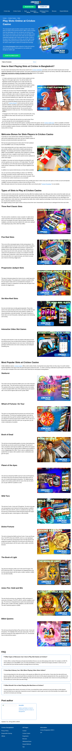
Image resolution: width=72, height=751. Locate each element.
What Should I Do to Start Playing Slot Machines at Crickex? (24, 685)
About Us (36, 12)
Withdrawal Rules (26, 741)
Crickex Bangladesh (10, 46)
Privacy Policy (5, 730)
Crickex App (7, 11)
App (23, 746)
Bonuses (54, 11)
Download (43, 6)
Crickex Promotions (46, 184)
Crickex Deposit (13, 103)
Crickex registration (37, 69)
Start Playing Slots (11, 55)
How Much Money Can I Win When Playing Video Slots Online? (25, 670)
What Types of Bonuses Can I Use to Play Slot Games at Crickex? (26, 657)
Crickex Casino (17, 11)
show (34, 62)
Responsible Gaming (6, 733)
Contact (43, 12)
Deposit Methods (64, 11)
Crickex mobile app (49, 122)
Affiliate (28, 12)
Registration (29, 6)
